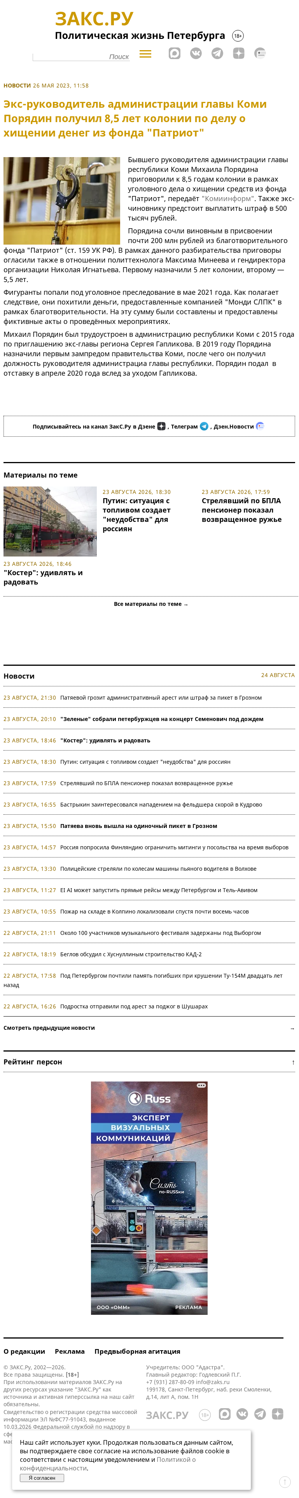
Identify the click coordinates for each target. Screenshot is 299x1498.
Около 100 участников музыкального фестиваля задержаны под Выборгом (160, 932)
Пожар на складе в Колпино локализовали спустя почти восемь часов (154, 911)
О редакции (24, 1351)
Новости (17, 85)
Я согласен (42, 1478)
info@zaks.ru (213, 1382)
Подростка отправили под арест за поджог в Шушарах (134, 1006)
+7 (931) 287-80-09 (170, 1382)
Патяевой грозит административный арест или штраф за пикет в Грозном (161, 697)
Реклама (70, 1351)
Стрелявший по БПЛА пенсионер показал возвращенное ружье (242, 510)
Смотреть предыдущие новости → (149, 1027)
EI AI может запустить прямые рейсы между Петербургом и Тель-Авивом (158, 890)
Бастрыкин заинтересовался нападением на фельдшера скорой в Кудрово (161, 804)
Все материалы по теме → (151, 603)
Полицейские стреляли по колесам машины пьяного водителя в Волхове (158, 868)
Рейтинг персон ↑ (149, 1061)
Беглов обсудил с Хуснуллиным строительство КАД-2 (131, 954)
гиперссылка (82, 1396)
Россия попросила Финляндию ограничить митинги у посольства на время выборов (174, 847)
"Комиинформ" (227, 198)
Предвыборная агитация (137, 1351)
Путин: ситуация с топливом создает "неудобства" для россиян (137, 514)
